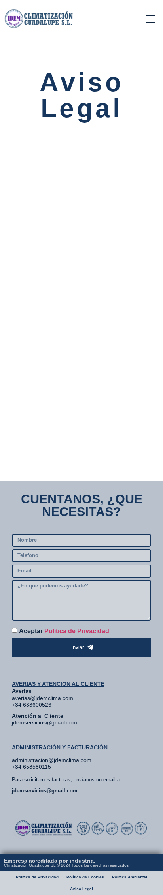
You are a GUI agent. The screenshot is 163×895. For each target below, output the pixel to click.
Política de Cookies (85, 877)
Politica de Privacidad (76, 631)
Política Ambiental (129, 877)
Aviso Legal (81, 889)
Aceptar (64, 631)
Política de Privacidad (37, 877)
